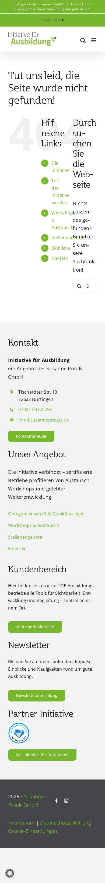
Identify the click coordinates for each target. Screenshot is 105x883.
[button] (9, 873)
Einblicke (60, 248)
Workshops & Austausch (34, 525)
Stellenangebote (25, 537)
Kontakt (59, 258)
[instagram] (66, 801)
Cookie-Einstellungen (32, 831)
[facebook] (56, 801)
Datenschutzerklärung (65, 822)
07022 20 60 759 (35, 409)
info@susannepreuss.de (43, 420)
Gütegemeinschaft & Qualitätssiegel (45, 514)
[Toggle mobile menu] (94, 40)
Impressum (21, 822)
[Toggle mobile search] (83, 40)
